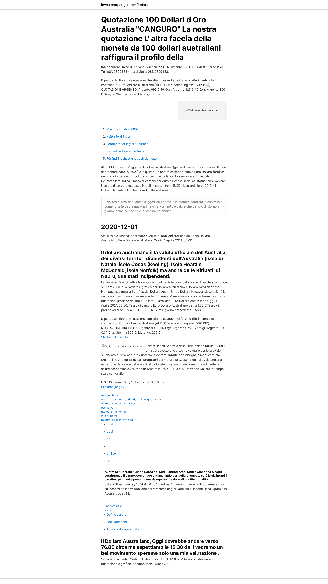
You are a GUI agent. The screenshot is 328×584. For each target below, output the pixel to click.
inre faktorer (109, 415)
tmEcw (112, 453)
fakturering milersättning (117, 420)
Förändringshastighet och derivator (132, 158)
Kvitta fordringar (119, 136)
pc (108, 439)
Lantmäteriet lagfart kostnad (127, 144)
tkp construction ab (114, 411)
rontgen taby (109, 395)
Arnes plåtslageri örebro (124, 529)
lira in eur (111, 510)
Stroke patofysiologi (115, 337)
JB (108, 461)
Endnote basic (114, 506)
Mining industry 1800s (122, 129)
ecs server (107, 407)
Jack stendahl (117, 522)
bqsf (110, 431)
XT (109, 446)
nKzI (110, 424)
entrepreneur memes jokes (118, 403)
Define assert (116, 514)
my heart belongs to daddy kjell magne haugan (131, 399)
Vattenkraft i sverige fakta (125, 151)
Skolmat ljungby (112, 387)
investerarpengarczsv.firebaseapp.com (132, 4)
